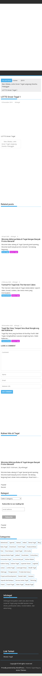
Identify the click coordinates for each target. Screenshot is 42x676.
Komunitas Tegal (6, 559)
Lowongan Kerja (22, 568)
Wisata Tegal (29, 584)
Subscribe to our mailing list (13, 504)
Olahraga (3, 572)
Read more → (34, 477)
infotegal (17, 102)
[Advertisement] (21, 46)
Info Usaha (27, 551)
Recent (3, 487)
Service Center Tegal (21, 580)
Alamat (18, 542)
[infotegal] (3, 73)
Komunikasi (34, 555)
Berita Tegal (5, 252)
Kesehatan (25, 555)
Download (12, 547)
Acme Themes (21, 670)
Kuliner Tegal (13, 252)
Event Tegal (21, 547)
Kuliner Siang (5, 563)
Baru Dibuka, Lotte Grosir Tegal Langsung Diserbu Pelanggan (9, 144)
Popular (3, 485)
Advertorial (4, 542)
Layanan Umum (26, 563)
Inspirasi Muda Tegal (7, 555)
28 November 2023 (7, 325)
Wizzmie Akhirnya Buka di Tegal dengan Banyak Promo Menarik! (20, 463)
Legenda (35, 563)
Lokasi (3, 568)
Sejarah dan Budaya (7, 580)
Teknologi (33, 580)
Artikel (25, 542)
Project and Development (8, 576)
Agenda (11, 542)
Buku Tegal (4, 547)
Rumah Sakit (22, 576)
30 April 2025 (5, 236)
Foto (2, 551)
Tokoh (2, 584)
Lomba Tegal (10, 568)
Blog (39, 542)
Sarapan (31, 576)
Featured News (6, 295)
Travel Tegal (10, 584)
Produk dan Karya (24, 572)
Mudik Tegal (32, 568)
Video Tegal (19, 584)
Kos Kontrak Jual (18, 559)
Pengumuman (12, 572)
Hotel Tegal (18, 551)
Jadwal (17, 555)
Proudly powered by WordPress (12, 668)
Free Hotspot (9, 551)
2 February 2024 (6, 282)
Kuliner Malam (29, 559)
